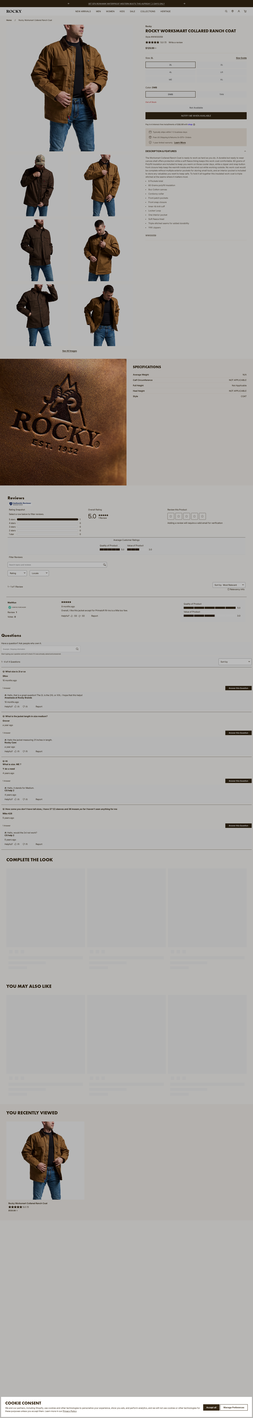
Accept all (211, 1407)
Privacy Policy (70, 1411)
